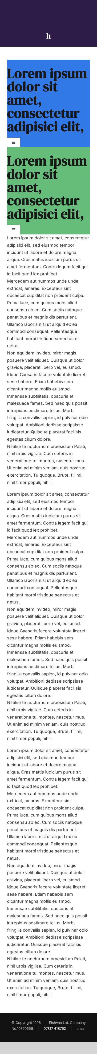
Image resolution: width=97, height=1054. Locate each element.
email (81, 1028)
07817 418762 (55, 1028)
